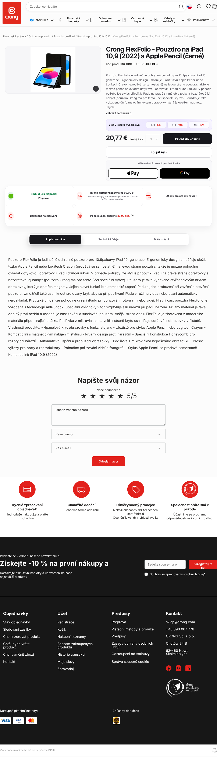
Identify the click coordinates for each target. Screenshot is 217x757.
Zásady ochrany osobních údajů (132, 645)
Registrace (65, 622)
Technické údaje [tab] (108, 239)
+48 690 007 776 (180, 629)
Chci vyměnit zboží (18, 654)
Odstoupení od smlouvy (131, 654)
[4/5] (111, 396)
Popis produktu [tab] (55, 239)
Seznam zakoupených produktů (75, 645)
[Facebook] (171, 668)
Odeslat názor (108, 461)
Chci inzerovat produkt (21, 636)
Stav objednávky (16, 622)
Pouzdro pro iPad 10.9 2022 (93, 36)
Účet (62, 613)
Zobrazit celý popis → (119, 113)
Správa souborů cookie (130, 661)
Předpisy (119, 636)
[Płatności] (5, 720)
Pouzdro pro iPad (64, 36)
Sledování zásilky (17, 629)
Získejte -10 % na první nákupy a (54, 563)
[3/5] (102, 396)
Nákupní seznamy (71, 636)
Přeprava (119, 622)
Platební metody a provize (133, 629)
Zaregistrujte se (202, 565)
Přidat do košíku (187, 139)
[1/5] (83, 396)
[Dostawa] (116, 720)
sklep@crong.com (180, 622)
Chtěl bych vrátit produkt (16, 645)
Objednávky (15, 613)
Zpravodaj (65, 669)
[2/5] (92, 396)
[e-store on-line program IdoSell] (214, 750)
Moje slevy (66, 661)
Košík (61, 629)
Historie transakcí (71, 654)
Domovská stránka (14, 36)
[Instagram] (180, 668)
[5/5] (120, 396)
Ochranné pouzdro (40, 36)
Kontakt (9, 661)
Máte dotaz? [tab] (161, 239)
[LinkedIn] (190, 668)
